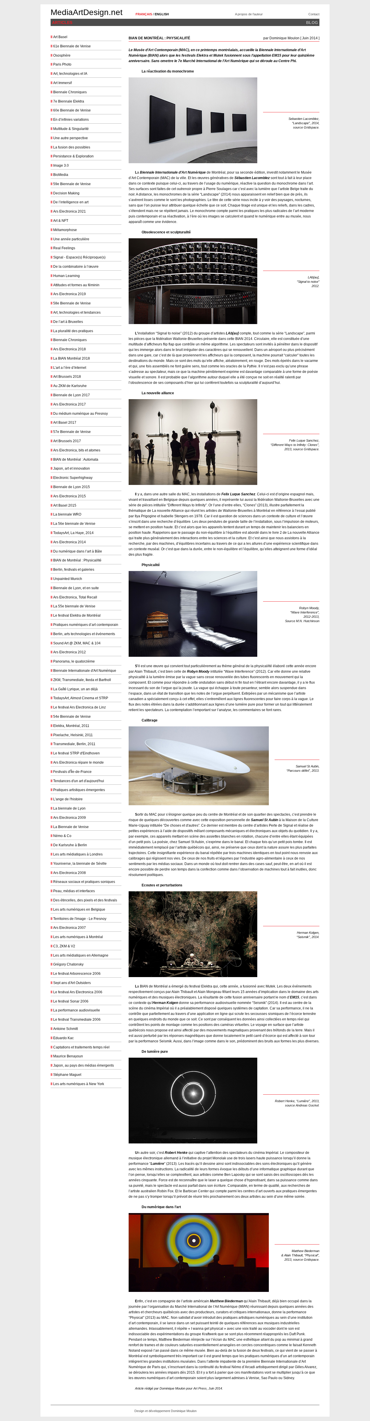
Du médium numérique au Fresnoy (80, 414)
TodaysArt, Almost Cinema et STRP (80, 698)
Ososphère (62, 55)
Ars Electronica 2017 (69, 404)
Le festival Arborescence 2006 (77, 974)
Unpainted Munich (67, 579)
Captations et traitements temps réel (81, 1047)
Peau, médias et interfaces (74, 891)
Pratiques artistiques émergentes (79, 790)
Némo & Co (62, 836)
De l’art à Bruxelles (68, 322)
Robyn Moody (198, 671)
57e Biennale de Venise (72, 432)
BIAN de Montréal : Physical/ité (77, 560)
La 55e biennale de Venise (74, 606)
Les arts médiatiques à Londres (78, 854)
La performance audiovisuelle (76, 1010)
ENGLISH (162, 14)
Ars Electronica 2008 (69, 873)
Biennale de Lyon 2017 (71, 395)
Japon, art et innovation (71, 468)
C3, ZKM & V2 (64, 946)
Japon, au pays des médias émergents (83, 1065)
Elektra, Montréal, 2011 (71, 726)
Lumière (157, 1164)
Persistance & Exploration (73, 156)
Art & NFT (60, 221)
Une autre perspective (70, 138)
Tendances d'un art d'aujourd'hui (78, 781)
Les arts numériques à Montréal (78, 937)
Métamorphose (65, 230)
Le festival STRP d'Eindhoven (76, 753)
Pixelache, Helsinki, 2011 (73, 735)
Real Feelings (64, 248)
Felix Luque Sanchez (238, 494)
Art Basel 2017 (64, 423)
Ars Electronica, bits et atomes (76, 450)
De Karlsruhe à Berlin (70, 845)
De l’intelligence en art (70, 202)
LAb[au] (232, 333)
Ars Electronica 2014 (69, 542)
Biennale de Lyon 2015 (71, 487)
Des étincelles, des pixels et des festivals (85, 900)
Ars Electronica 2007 (69, 928)
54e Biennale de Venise (72, 717)
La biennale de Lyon (69, 808)
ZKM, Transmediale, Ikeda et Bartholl (82, 680)
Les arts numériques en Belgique (79, 909)
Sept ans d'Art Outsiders (72, 983)
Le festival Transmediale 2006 (77, 1020)
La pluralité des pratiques (73, 331)
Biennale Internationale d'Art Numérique (84, 671)
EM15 (294, 997)
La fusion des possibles (71, 147)
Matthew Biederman (226, 1301)
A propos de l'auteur (249, 14)
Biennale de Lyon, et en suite (76, 588)
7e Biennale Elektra (68, 101)
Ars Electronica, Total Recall (75, 597)
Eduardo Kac (63, 1038)
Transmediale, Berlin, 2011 (74, 744)
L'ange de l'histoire (68, 799)
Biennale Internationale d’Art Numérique (173, 172)
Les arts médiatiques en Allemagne (80, 955)
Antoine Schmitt (65, 1029)
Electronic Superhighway (72, 478)
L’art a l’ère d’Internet (69, 368)
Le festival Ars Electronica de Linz (79, 707)
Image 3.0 (61, 165)
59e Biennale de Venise (72, 184)
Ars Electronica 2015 (69, 496)
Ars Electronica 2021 (69, 211)
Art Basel (60, 37)
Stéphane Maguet (67, 1075)
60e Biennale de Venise (72, 110)
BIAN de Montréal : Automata (75, 459)
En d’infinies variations (71, 120)
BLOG (312, 22)
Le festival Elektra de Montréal (77, 615)
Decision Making (66, 193)
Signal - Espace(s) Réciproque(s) (79, 257)
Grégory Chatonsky (68, 964)
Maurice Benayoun (68, 1056)
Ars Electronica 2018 (69, 349)
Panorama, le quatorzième (74, 661)
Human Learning (66, 276)
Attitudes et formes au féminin (76, 285)
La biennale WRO (67, 514)
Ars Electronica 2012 (69, 652)
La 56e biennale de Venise (74, 524)
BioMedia (60, 175)
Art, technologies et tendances (77, 312)
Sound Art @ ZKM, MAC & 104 (77, 643)
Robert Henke (176, 1153)
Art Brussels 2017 (67, 441)
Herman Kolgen (165, 1003)
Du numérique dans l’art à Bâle (77, 551)
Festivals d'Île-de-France (72, 772)
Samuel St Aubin (264, 820)
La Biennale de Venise (71, 827)
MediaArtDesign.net (87, 12)
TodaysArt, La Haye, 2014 (73, 533)
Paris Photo (62, 64)
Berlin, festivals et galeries (73, 570)
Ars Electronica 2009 (69, 818)
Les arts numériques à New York (78, 1084)
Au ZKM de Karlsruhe (70, 386)
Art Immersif (62, 83)
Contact (313, 14)
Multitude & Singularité (71, 129)
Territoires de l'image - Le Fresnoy (79, 919)
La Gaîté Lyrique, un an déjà (75, 689)
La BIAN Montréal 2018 (71, 358)
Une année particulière (71, 239)
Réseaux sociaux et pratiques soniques (84, 882)
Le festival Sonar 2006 (70, 1001)
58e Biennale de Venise (72, 303)
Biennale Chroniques (70, 92)
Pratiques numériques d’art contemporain (85, 625)
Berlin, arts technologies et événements (84, 634)
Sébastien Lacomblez (252, 178)
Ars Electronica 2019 (69, 294)
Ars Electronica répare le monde (78, 762)
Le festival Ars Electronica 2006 (77, 992)
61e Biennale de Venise (72, 46)
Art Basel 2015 (64, 505)
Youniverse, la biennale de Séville (80, 864)
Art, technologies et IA (70, 74)
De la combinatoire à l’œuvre (76, 267)
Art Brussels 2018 (67, 377)
